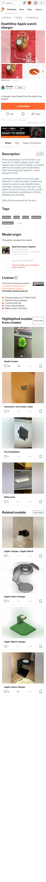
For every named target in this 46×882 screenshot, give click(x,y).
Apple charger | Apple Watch (18, 551)
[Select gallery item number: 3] (25, 546)
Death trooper (11, 361)
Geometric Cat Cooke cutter (18, 406)
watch (25, 217)
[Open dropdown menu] (43, 23)
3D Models (7, 17)
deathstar (36, 217)
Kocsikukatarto (12, 452)
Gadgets (19, 17)
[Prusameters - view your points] (29, 2)
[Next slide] (42, 71)
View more (38, 320)
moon (16, 217)
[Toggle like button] (5, 366)
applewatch (8, 223)
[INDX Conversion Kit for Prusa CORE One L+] (23, 132)
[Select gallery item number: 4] (25, 591)
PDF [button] (41, 154)
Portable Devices (32, 17)
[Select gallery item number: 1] (21, 356)
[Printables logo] (2, 9)
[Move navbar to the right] (43, 9)
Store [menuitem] (21, 9)
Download (24, 106)
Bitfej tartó (9, 497)
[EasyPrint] (24, 3)
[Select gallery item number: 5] (26, 591)
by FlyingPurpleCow (20, 249)
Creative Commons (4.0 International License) (15, 288)
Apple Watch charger (15, 641)
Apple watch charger (14, 596)
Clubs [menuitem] (29, 9)
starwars (6, 217)
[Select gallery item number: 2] (24, 356)
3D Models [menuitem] (11, 9)
